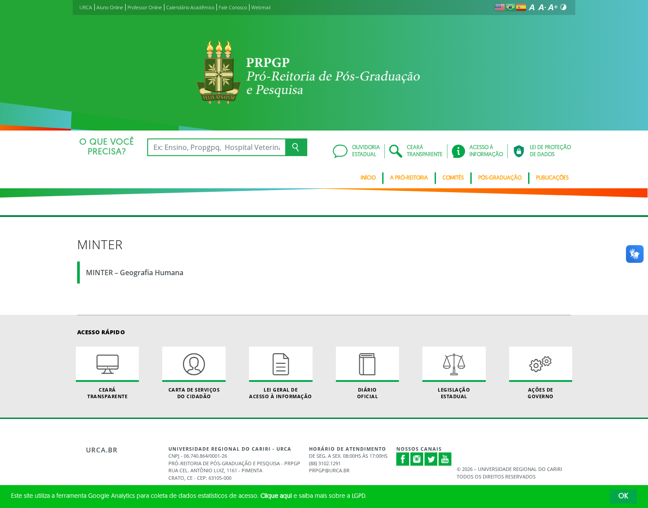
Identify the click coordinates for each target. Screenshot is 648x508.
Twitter (431, 459)
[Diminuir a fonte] (542, 7)
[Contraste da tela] (563, 7)
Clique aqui (276, 496)
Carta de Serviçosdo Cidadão (194, 393)
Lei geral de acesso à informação (280, 393)
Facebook (403, 463)
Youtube (445, 459)
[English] (500, 7)
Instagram (417, 459)
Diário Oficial (367, 393)
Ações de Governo (541, 393)
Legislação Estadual (454, 393)
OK (623, 496)
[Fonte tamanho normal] (531, 7)
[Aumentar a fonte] (552, 7)
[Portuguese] (510, 7)
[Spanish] (521, 7)
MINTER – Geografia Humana (134, 272)
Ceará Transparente (107, 393)
